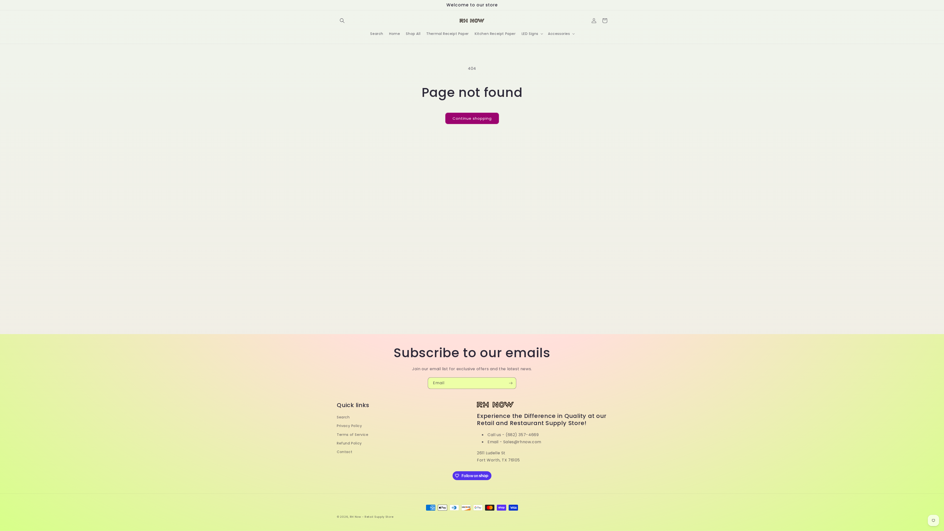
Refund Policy (349, 443)
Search (343, 417)
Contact (344, 451)
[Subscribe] (510, 383)
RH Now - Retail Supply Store (372, 517)
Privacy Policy (349, 425)
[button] (342, 20)
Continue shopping (472, 118)
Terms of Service (353, 434)
